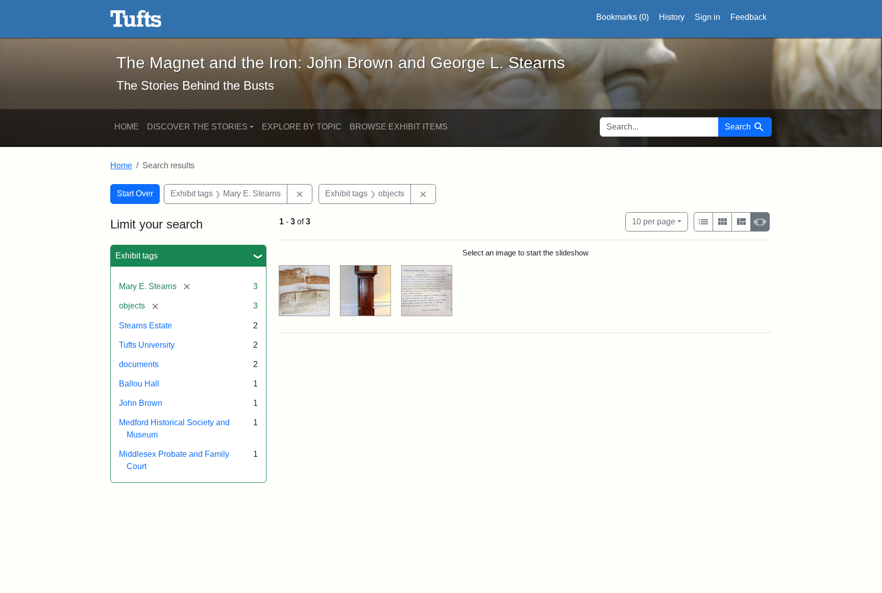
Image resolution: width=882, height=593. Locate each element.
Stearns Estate (145, 325)
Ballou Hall (139, 383)
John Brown (140, 403)
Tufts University (147, 345)
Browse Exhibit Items (399, 126)
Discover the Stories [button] (197, 126)
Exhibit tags (136, 255)
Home (126, 126)
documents (139, 364)
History (671, 17)
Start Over (135, 193)
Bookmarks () (622, 17)
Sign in (707, 17)
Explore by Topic (301, 126)
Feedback (748, 17)
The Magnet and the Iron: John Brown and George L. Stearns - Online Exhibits (136, 19)
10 (653, 221)
